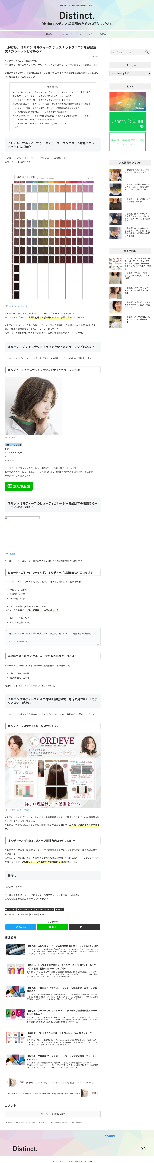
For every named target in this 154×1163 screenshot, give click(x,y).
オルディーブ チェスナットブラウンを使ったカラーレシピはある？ (44, 96)
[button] (147, 52)
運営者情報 (110, 1135)
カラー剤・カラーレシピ (46, 909)
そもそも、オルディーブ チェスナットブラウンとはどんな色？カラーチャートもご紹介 (52, 92)
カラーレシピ (23, 914)
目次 (49, 86)
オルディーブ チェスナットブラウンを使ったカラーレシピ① (43, 99)
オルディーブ (11, 909)
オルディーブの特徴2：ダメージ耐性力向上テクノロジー (41, 123)
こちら (12, 437)
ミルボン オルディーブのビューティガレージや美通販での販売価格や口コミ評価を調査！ (53, 103)
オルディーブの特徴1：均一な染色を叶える (36, 119)
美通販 (12, 553)
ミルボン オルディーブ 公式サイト (22, 810)
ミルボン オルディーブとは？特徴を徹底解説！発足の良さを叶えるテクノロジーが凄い (52, 115)
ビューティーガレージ (21, 641)
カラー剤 (35, 914)
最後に (18, 127)
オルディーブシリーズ (27, 909)
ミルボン (60, 909)
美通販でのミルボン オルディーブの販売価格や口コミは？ (42, 111)
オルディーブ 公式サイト (18, 306)
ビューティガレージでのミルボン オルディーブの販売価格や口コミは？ (48, 107)
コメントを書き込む (52, 1114)
